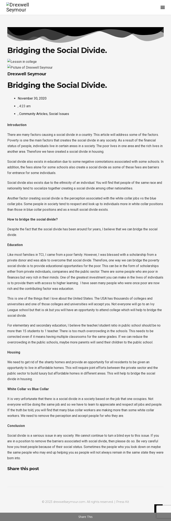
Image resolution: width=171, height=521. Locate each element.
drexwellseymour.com (69, 502)
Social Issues (59, 114)
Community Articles (33, 114)
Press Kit (122, 502)
